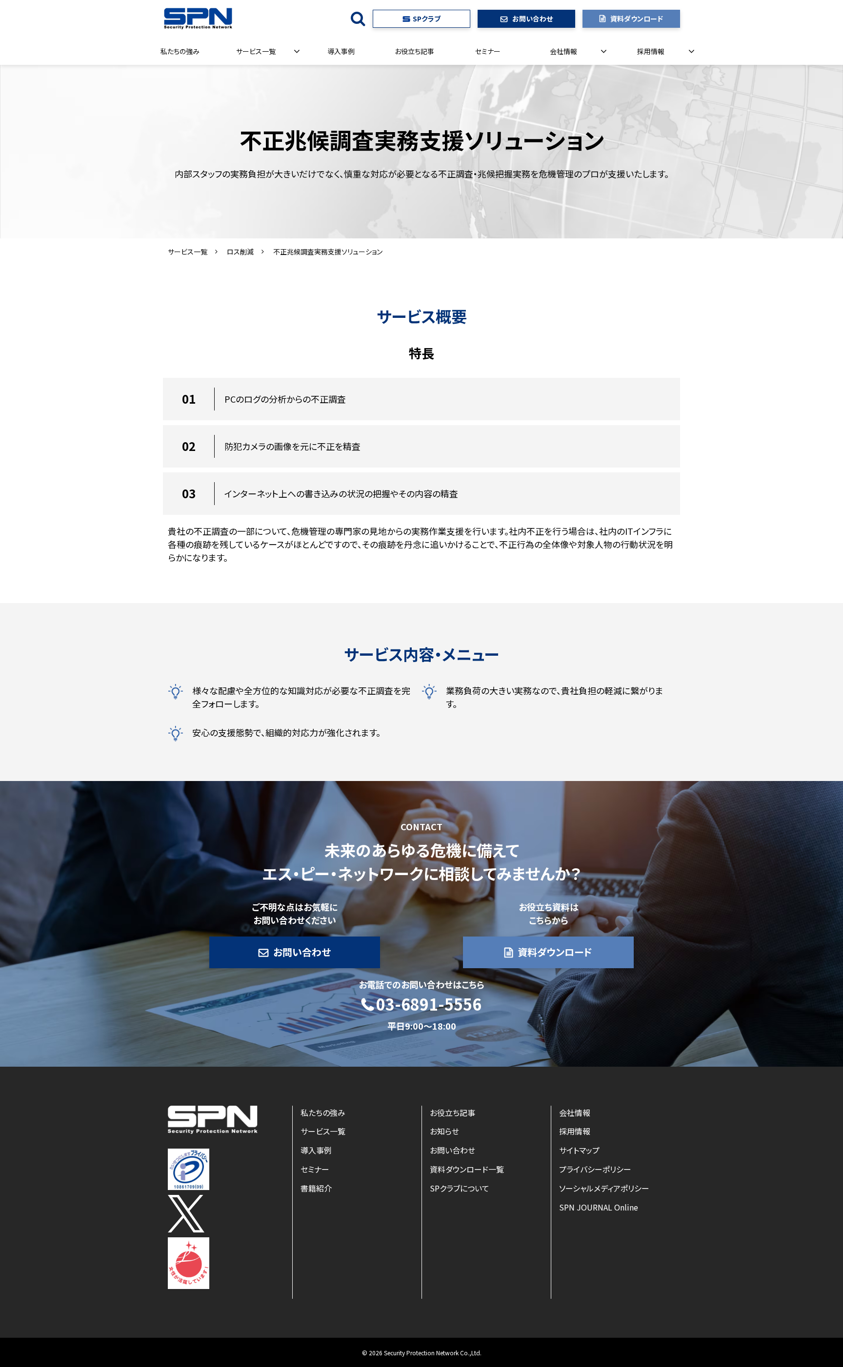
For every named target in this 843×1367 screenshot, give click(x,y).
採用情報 (650, 51)
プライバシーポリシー (595, 1169)
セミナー (488, 51)
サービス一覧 (256, 51)
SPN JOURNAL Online (598, 1207)
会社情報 (563, 51)
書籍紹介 (316, 1188)
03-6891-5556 (429, 1004)
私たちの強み (180, 51)
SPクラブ (427, 18)
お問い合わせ (532, 18)
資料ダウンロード (636, 18)
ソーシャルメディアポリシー (604, 1188)
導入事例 (341, 51)
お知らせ (444, 1131)
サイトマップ (579, 1150)
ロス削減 (240, 251)
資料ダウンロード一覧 (467, 1169)
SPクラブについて (459, 1188)
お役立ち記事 (414, 51)
